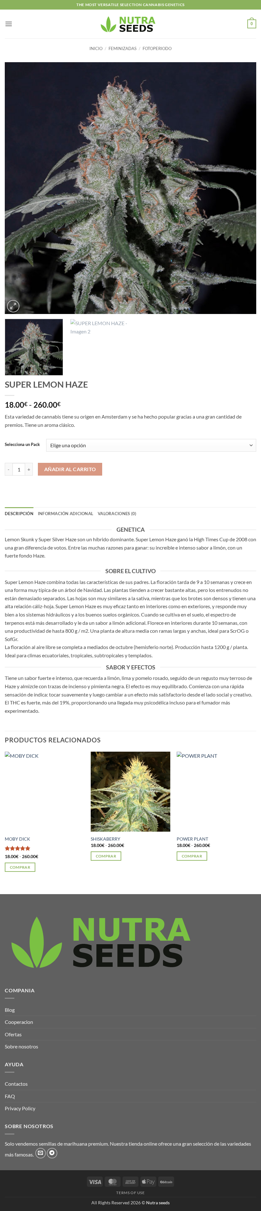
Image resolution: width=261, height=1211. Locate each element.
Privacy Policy (20, 1108)
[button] (8, 24)
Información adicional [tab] (65, 513)
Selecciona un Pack (22, 444)
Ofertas (13, 1034)
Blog (10, 1010)
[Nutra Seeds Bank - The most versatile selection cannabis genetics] (130, 23)
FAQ (10, 1096)
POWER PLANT (192, 839)
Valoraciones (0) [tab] (117, 513)
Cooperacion (19, 1022)
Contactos (16, 1084)
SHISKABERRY (105, 839)
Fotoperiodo (157, 48)
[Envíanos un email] (40, 1153)
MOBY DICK (17, 839)
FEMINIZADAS (123, 48)
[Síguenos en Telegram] (52, 1153)
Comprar (20, 867)
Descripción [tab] (19, 513)
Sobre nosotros (21, 1046)
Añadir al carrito (70, 469)
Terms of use (130, 1192)
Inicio (95, 48)
